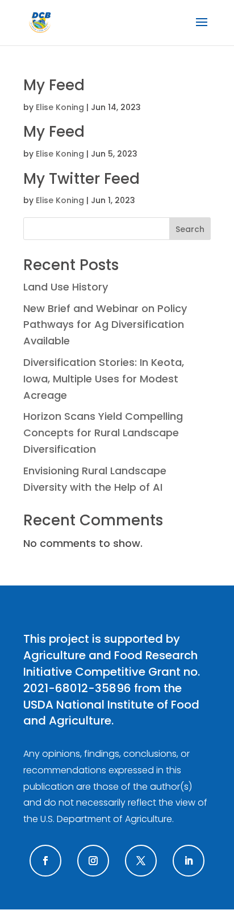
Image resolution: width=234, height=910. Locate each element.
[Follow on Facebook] (45, 861)
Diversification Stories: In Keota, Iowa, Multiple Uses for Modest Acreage (103, 378)
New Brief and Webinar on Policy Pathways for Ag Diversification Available (105, 324)
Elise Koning (60, 107)
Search (190, 229)
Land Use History (65, 287)
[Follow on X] (141, 861)
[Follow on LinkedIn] (188, 861)
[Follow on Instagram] (93, 861)
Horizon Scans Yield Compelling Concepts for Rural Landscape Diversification (103, 432)
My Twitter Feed (81, 178)
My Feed (54, 85)
